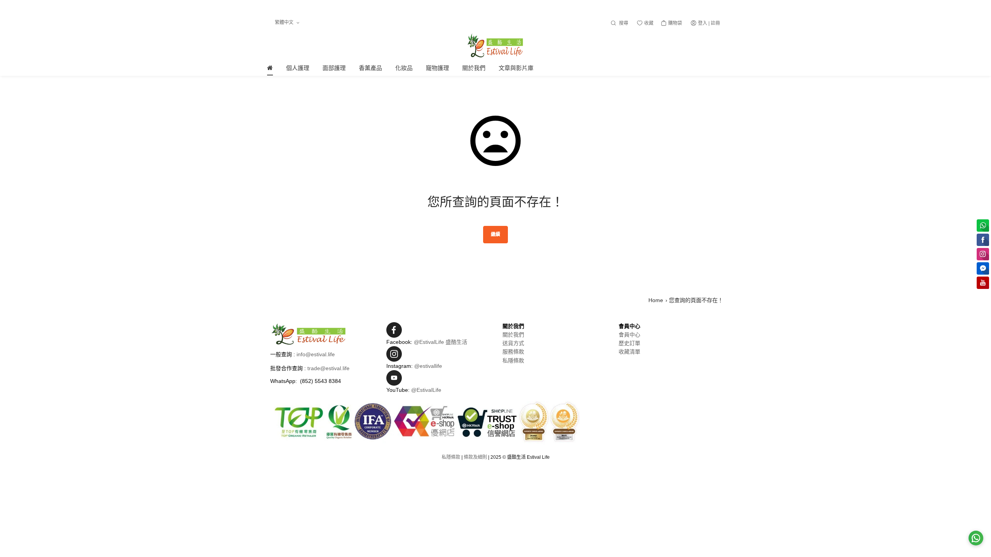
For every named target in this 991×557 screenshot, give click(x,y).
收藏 (648, 23)
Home (655, 300)
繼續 (495, 234)
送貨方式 (513, 343)
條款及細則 (475, 457)
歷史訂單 (629, 343)
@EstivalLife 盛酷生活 (440, 342)
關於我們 (513, 334)
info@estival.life (316, 354)
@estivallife (428, 366)
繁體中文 (285, 22)
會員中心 (629, 334)
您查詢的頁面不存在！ (696, 300)
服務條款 (513, 352)
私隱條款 (513, 360)
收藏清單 (629, 352)
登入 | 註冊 (709, 23)
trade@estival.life (328, 368)
